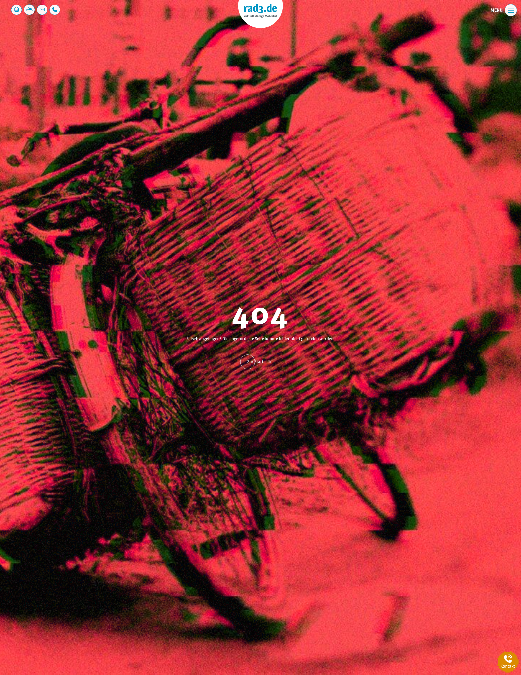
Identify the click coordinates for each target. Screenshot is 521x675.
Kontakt (507, 666)
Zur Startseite (259, 361)
